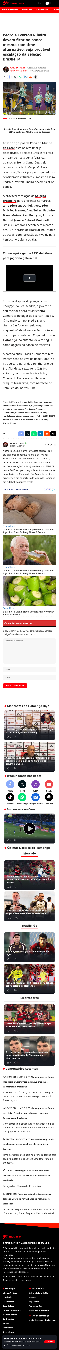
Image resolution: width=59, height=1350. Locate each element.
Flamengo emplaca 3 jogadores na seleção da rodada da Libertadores (29, 1025)
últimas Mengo (9, 423)
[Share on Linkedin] (25, 77)
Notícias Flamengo (36, 409)
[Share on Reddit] (30, 77)
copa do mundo (9, 405)
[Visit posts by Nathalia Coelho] (6, 69)
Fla (34, 239)
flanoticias (48, 405)
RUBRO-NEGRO (49, 416)
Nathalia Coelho (17, 68)
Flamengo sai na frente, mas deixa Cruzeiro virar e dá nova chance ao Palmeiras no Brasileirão (28, 1082)
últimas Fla (28, 419)
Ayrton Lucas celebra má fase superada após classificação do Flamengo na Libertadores (27, 1055)
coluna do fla (27, 402)
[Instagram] (55, 445)
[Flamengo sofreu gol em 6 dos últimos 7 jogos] (29, 947)
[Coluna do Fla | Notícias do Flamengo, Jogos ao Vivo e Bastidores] (13, 3)
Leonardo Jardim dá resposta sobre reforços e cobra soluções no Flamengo (29, 731)
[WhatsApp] (22, 799)
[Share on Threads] (35, 77)
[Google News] (35, 799)
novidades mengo (28, 416)
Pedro (39, 416)
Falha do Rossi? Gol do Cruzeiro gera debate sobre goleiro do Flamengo (29, 984)
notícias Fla (22, 409)
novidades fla (24, 412)
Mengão (6, 409)
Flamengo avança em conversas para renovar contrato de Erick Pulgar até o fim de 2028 (29, 879)
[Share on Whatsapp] (19, 77)
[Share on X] (14, 77)
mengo (14, 409)
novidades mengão (11, 416)
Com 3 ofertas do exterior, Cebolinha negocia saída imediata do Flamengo (26, 912)
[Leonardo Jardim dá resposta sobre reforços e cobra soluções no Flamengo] (29, 725)
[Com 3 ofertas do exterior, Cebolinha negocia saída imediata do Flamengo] (29, 906)
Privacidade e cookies (14, 1338)
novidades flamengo (39, 412)
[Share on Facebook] (9, 77)
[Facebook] (48, 445)
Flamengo (10, 340)
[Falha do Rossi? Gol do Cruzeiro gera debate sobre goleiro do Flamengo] (29, 979)
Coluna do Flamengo (42, 402)
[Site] (45, 445)
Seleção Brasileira (10, 419)
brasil (18, 402)
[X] (51, 445)
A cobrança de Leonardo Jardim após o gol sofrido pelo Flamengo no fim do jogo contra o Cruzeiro (28, 760)
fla (32, 405)
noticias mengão (10, 412)
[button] (49, 1341)
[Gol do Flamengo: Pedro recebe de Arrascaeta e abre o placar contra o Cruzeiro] (29, 829)
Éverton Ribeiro (23, 405)
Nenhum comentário (19, 71)
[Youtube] (49, 786)
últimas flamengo (41, 419)
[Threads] (49, 799)
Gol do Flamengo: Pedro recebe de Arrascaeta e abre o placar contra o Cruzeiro (29, 1144)
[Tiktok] (10, 799)
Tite (20, 419)
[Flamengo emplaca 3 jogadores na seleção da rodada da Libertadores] (29, 1019)
